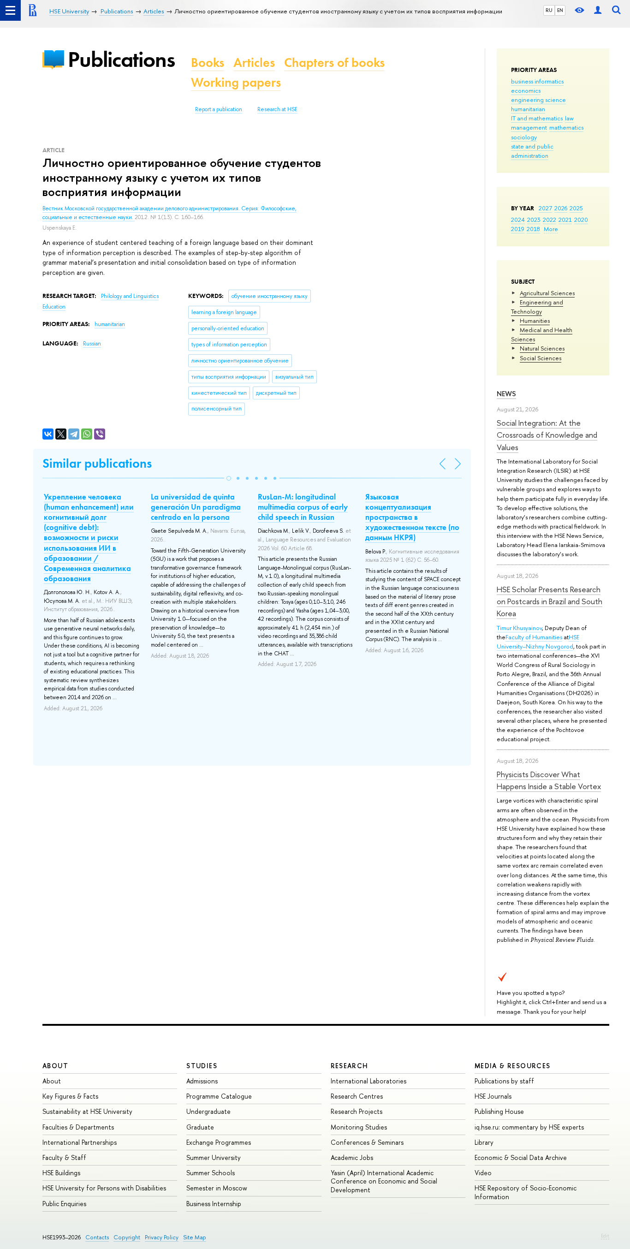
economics (526, 90)
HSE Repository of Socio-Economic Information (526, 1192)
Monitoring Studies (359, 1127)
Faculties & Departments (78, 1127)
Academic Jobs (352, 1157)
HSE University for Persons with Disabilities (104, 1188)
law (569, 118)
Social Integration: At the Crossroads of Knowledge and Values (547, 434)
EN (560, 10)
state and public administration (532, 151)
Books (207, 62)
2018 (533, 229)
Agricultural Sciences (547, 293)
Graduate (200, 1127)
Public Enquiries (64, 1203)
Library (484, 1142)
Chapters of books (334, 62)
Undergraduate (208, 1111)
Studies (201, 1065)
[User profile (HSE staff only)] (598, 10)
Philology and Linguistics (130, 296)
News (506, 393)
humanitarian (528, 109)
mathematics (566, 127)
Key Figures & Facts (70, 1096)
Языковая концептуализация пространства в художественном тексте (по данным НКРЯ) (412, 517)
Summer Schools (210, 1172)
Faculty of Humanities (533, 637)
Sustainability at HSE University (87, 1111)
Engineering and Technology (537, 306)
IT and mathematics (537, 118)
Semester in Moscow (216, 1188)
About (55, 1065)
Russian (92, 343)
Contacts (97, 1237)
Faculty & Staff (64, 1157)
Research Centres (357, 1096)
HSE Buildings (61, 1172)
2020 (581, 219)
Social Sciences (540, 358)
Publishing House (499, 1111)
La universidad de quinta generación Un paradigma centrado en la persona (196, 507)
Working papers (236, 82)
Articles (254, 62)
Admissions (202, 1081)
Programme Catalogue (219, 1096)
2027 (545, 208)
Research (349, 1065)
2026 (560, 208)
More (551, 229)
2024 (518, 219)
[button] (228, 478)
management (529, 127)
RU (549, 10)
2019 (517, 229)
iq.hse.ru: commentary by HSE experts (529, 1127)
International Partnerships (79, 1142)
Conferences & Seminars (367, 1142)
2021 (565, 219)
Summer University (213, 1157)
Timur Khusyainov (519, 628)
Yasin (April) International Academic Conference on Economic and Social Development (384, 1181)
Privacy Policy (161, 1237)
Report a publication (218, 109)
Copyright (126, 1237)
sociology (524, 137)
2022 (549, 219)
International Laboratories (368, 1081)
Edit (605, 1235)
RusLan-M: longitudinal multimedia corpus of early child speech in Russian (303, 507)
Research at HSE (277, 109)
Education (53, 306)
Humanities (535, 320)
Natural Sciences (542, 348)
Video (483, 1172)
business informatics (537, 81)
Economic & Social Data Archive (521, 1157)
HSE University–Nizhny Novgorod (538, 641)
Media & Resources (513, 1065)
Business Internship (213, 1203)
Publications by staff (504, 1081)
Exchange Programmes (218, 1142)
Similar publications (97, 463)
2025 (576, 208)
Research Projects (356, 1111)
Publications (121, 59)
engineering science (538, 99)
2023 (534, 219)
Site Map (194, 1237)
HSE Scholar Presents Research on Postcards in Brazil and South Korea (549, 601)
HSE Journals (493, 1096)
